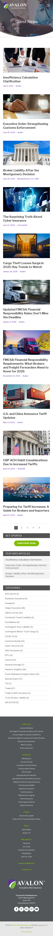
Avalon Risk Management (21, 925)
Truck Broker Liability (17, 697)
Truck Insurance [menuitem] (26, 792)
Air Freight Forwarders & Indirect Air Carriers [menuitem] (26, 731)
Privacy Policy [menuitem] (26, 932)
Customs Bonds (15, 641)
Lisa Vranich (22, 225)
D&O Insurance (14, 650)
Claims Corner (14, 613)
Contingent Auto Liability (19, 627)
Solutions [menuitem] (26, 755)
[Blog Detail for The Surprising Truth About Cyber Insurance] (26, 199)
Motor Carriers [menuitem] (26, 745)
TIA (8, 683)
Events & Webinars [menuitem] (26, 863)
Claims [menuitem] (26, 812)
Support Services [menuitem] (26, 805)
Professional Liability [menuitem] (27, 785)
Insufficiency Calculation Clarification (24, 559)
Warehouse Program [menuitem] (26, 795)
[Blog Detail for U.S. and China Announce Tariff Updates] (26, 396)
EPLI (8, 655)
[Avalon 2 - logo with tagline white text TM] (15, 5)
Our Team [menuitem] (26, 847)
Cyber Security (14, 646)
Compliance (12, 622)
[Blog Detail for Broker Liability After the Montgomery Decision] (26, 153)
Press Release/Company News (22, 674)
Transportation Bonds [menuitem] (26, 769)
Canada (10, 603)
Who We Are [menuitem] (26, 840)
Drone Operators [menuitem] (26, 748)
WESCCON (12, 702)
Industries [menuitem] (26, 724)
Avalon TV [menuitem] (26, 833)
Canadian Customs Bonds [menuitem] (26, 765)
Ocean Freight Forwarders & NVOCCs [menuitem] (26, 735)
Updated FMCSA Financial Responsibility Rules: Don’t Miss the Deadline (25, 313)
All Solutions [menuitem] (26, 759)
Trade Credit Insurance (17, 693)
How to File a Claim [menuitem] (26, 816)
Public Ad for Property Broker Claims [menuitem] (26, 819)
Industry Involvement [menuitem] (26, 850)
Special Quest (13, 679)
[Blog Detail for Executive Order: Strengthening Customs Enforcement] (26, 106)
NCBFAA (21, 469)
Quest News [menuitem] (26, 830)
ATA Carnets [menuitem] (26, 772)
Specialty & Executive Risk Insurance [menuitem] (26, 779)
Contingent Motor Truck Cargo (21, 631)
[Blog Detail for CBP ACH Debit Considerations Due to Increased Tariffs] (26, 443)
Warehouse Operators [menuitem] (26, 741)
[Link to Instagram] (31, 909)
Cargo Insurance (15, 608)
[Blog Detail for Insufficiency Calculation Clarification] (26, 60)
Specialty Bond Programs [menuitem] (26, 775)
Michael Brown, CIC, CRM (28, 179)
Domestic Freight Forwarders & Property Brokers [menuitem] (26, 738)
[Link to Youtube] (36, 909)
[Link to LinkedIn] (26, 909)
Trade (10, 688)
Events (10, 660)
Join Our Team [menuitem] (26, 857)
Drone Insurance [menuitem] (26, 799)
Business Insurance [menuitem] (26, 789)
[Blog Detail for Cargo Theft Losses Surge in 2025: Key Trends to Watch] (26, 245)
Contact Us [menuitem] (26, 870)
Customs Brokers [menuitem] (26, 728)
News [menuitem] (26, 826)
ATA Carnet (12, 594)
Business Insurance (16, 598)
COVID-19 (11, 636)
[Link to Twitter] (21, 909)
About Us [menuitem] (26, 843)
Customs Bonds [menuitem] (26, 762)
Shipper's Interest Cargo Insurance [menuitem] (26, 782)
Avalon (18, 86)
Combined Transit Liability (19, 617)
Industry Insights (15, 669)
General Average (14, 664)
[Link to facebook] (16, 909)
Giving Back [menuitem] (26, 853)
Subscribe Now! (26, 543)
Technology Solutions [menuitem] (26, 802)
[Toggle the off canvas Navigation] (48, 6)
